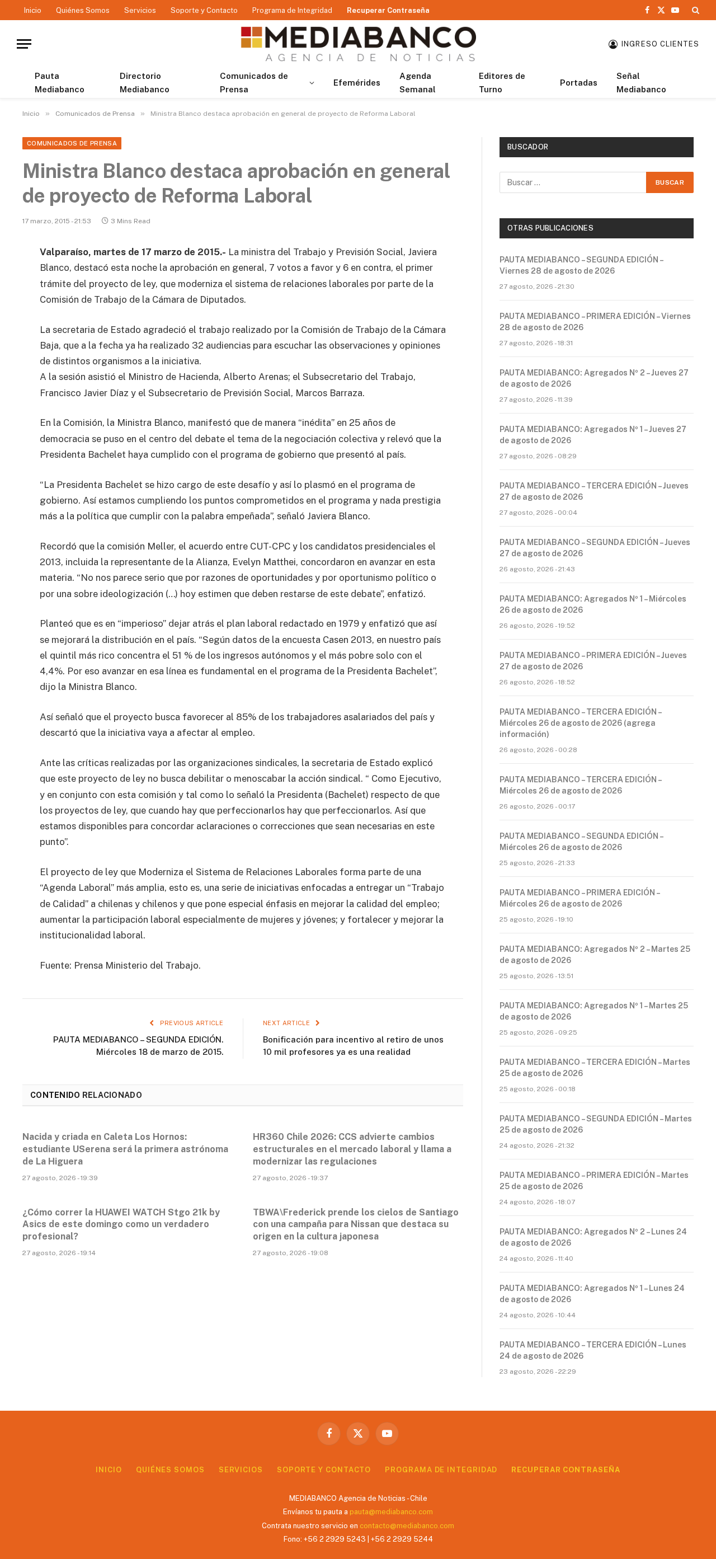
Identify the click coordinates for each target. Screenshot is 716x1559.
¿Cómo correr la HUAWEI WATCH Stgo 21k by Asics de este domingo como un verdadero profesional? (121, 1224)
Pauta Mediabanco (59, 82)
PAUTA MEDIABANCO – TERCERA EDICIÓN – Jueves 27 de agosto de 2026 (594, 491)
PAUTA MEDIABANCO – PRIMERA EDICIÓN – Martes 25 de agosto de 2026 (594, 1181)
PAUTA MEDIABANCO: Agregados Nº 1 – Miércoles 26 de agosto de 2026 (593, 604)
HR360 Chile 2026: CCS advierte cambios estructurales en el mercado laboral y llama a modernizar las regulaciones (352, 1149)
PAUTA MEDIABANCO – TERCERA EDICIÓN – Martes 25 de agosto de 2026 (595, 1068)
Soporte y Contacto (204, 10)
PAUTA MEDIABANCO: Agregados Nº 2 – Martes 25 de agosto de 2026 (595, 955)
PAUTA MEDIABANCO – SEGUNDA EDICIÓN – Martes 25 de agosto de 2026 (596, 1124)
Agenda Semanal (417, 82)
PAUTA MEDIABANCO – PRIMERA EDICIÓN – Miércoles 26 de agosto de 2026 (580, 898)
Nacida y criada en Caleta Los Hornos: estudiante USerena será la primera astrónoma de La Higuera (125, 1149)
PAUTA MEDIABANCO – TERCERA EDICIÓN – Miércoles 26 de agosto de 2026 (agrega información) (580, 723)
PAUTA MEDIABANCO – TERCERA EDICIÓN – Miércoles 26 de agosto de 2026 (580, 785)
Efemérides (356, 82)
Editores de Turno (502, 82)
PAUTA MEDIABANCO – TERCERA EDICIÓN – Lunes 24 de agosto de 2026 (593, 1350)
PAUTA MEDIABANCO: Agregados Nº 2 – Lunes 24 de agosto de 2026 (593, 1237)
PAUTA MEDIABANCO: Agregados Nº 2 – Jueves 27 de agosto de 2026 (594, 378)
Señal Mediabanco (641, 82)
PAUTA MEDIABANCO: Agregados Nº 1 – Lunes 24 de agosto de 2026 (592, 1294)
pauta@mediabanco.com (391, 1512)
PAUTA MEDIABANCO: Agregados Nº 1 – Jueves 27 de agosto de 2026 (593, 435)
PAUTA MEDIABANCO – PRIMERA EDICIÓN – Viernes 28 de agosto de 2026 (595, 322)
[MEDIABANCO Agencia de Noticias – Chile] (358, 44)
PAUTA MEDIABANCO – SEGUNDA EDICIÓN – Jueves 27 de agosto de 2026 (595, 548)
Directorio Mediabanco (144, 82)
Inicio (32, 10)
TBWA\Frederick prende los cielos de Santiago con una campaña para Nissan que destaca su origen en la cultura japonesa (356, 1224)
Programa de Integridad (292, 10)
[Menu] (24, 44)
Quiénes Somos (83, 10)
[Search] (694, 10)
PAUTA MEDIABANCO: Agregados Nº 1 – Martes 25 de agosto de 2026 (594, 1011)
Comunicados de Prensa (254, 82)
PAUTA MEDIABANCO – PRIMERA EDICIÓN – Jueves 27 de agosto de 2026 (593, 661)
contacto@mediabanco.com (407, 1526)
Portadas (578, 82)
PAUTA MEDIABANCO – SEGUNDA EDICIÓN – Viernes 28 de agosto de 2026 (581, 265)
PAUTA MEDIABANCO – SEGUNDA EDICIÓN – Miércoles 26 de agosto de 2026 (581, 842)
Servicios (140, 10)
